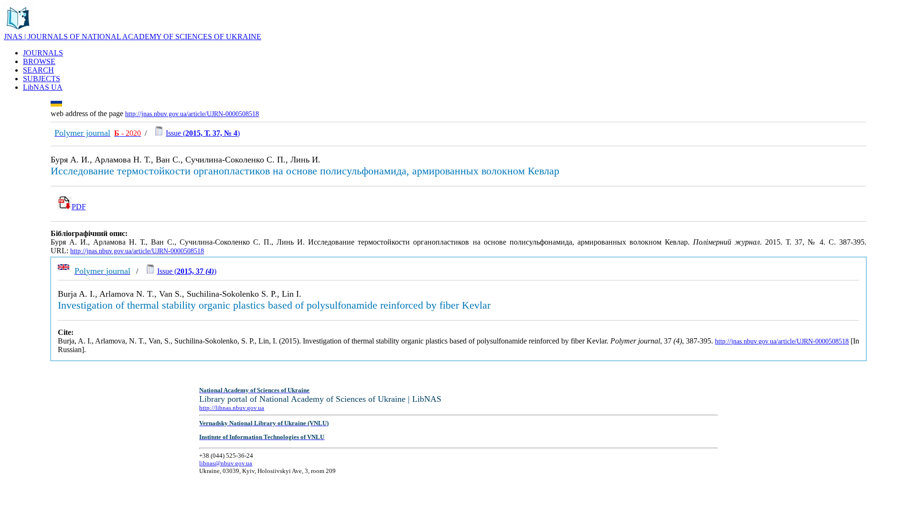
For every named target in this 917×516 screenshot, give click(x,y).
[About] (18, 30)
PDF (79, 207)
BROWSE (39, 61)
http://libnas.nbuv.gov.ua (231, 407)
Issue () (203, 133)
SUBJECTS (41, 79)
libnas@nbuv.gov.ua (225, 463)
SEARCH (38, 70)
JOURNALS (43, 53)
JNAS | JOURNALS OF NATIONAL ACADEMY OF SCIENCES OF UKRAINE (132, 36)
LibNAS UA (43, 87)
